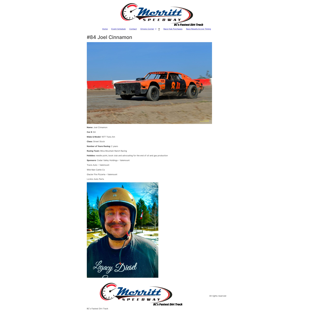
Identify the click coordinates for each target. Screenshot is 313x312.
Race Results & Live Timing (198, 29)
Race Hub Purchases (172, 29)
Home (105, 29)
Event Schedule (118, 29)
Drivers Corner (147, 29)
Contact (133, 29)
